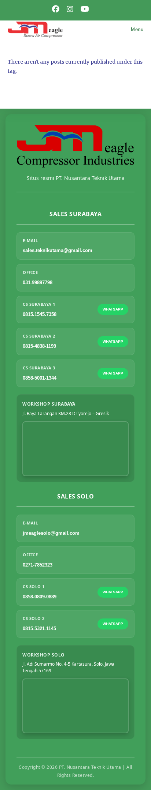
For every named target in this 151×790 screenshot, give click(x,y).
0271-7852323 (37, 565)
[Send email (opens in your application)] (97, 9)
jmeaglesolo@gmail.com (51, 533)
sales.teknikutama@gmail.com (57, 250)
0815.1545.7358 (39, 314)
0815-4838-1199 (39, 346)
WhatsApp (113, 309)
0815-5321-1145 (39, 628)
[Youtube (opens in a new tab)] (85, 9)
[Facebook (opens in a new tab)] (55, 9)
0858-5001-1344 (39, 378)
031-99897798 (37, 282)
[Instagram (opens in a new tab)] (70, 9)
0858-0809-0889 (39, 596)
